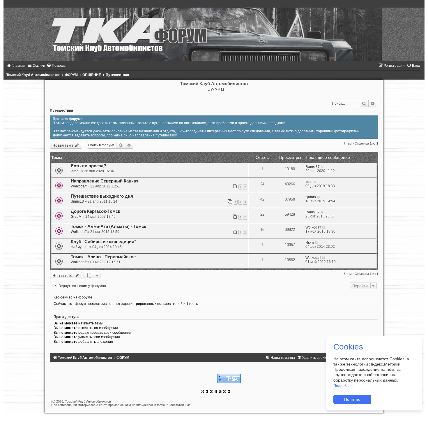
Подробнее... (344, 386)
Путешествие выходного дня (102, 196)
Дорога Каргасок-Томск (95, 211)
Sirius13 (77, 201)
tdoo (308, 182)
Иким (309, 242)
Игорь (75, 171)
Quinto (310, 197)
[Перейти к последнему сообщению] (322, 167)
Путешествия (61, 110)
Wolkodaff (78, 186)
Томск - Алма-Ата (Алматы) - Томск (108, 226)
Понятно (352, 399)
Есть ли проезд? (88, 166)
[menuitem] (15, 66)
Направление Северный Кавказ (104, 181)
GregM (76, 217)
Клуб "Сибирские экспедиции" (103, 241)
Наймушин (80, 247)
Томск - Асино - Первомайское (103, 256)
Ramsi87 (312, 167)
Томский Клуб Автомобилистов (88, 401)
